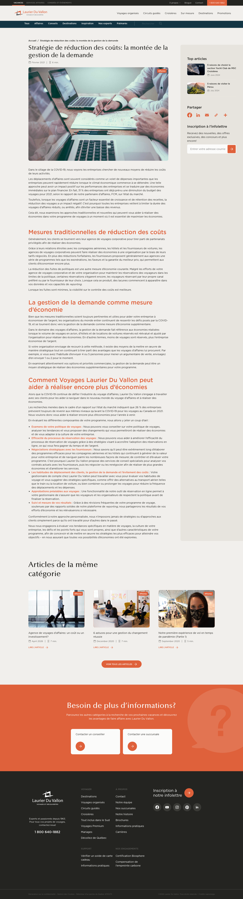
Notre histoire (124, 814)
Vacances (18, 3)
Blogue (187, 2)
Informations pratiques (130, 826)
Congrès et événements (60, 3)
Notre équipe (124, 802)
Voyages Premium (92, 826)
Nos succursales (126, 808)
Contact (199, 2)
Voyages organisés (93, 802)
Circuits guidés (90, 808)
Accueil (32, 40)
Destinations (206, 13)
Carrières (121, 832)
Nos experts (105, 23)
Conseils (53, 23)
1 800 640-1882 (217, 2)
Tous (26, 23)
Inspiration (87, 23)
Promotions (224, 13)
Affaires (38, 23)
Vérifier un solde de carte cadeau (97, 857)
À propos (173, 2)
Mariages (86, 832)
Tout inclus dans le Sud (95, 820)
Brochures (122, 820)
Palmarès (122, 23)
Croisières (87, 814)
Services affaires (35, 3)
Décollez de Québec (93, 838)
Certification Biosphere (130, 856)
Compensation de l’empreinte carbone (128, 863)
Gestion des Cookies (65, 894)
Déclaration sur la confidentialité (41, 894)
